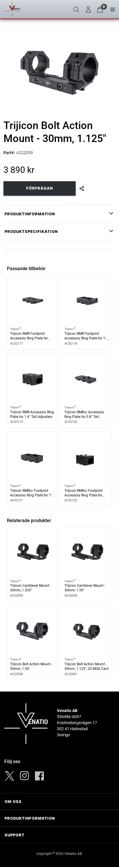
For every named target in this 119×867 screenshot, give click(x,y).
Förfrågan (39, 188)
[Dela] (81, 188)
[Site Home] (12, 9)
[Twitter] (9, 775)
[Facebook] (39, 775)
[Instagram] (24, 775)
